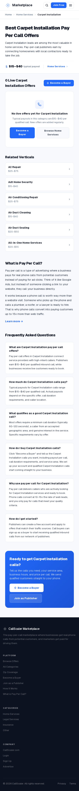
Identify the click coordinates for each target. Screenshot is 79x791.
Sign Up (7, 761)
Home (8, 14)
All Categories (10, 666)
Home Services (24, 14)
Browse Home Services (53, 132)
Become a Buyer (60, 82)
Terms (72, 783)
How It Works (10, 688)
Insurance (8, 724)
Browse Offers (11, 661)
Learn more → (14, 321)
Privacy (62, 783)
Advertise (8, 766)
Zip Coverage (10, 672)
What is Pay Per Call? (14, 694)
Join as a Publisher (13, 683)
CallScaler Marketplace (23, 629)
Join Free (58, 5)
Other (6, 730)
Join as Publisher (25, 598)
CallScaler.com (11, 750)
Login (6, 755)
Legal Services (11, 719)
